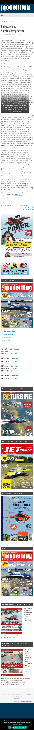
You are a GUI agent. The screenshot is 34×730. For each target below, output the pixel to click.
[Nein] (32, 724)
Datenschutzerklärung (19, 727)
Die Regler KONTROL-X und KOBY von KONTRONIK (26, 207)
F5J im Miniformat (8, 205)
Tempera (22, 701)
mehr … (15, 638)
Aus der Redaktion (8, 20)
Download (14, 359)
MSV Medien (17, 698)
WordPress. (29, 701)
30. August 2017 (7, 34)
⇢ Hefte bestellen (7, 334)
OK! (10, 727)
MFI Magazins (19, 195)
